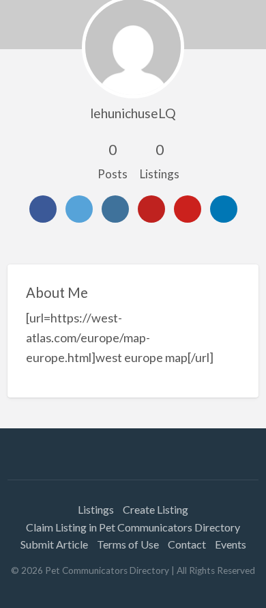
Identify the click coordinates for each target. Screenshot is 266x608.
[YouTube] (151, 209)
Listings (96, 509)
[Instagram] (115, 209)
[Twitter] (79, 209)
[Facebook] (43, 209)
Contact (187, 544)
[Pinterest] (187, 209)
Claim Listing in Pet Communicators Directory (133, 527)
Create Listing (155, 509)
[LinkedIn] (223, 209)
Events (230, 544)
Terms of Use (128, 544)
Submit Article (54, 544)
